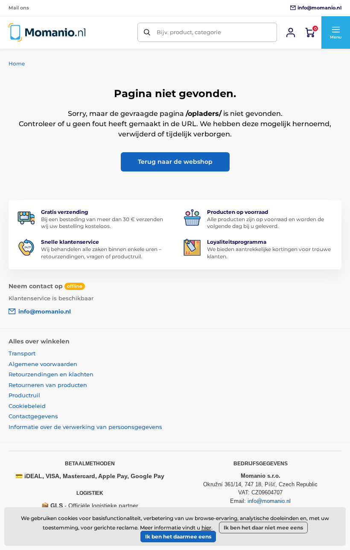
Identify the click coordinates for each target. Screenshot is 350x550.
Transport (22, 353)
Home (17, 63)
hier (206, 527)
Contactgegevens (33, 416)
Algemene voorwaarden (43, 364)
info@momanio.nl (269, 501)
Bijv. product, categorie (189, 32)
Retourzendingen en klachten (51, 374)
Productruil (24, 395)
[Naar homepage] (47, 32)
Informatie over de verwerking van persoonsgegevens (85, 426)
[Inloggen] (290, 32)
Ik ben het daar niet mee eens (263, 527)
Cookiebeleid (27, 405)
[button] (335, 32)
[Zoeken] (147, 32)
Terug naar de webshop (175, 162)
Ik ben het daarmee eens (178, 536)
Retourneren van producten (48, 384)
